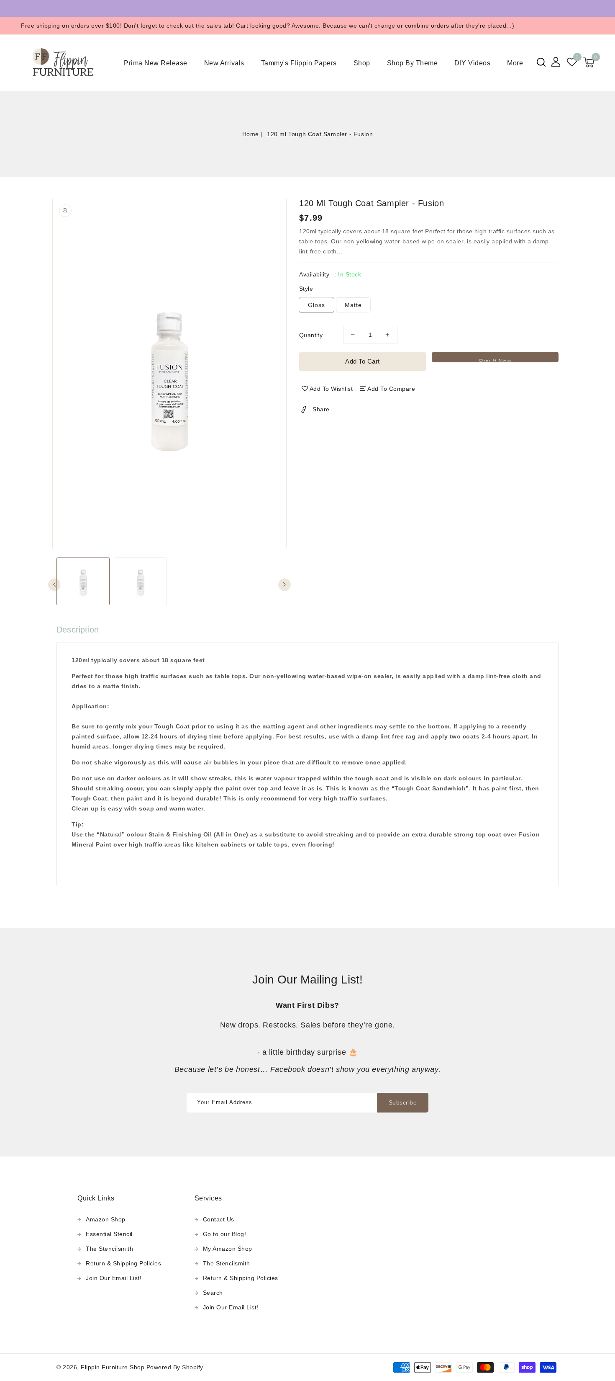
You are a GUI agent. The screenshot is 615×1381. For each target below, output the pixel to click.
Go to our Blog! (224, 1234)
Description (77, 629)
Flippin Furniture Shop (112, 1367)
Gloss (316, 305)
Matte (353, 305)
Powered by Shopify (174, 1367)
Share (321, 409)
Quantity (311, 335)
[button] (541, 62)
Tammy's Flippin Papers (299, 63)
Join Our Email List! (113, 1278)
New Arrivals (224, 63)
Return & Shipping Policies (123, 1263)
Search (213, 1292)
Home (250, 134)
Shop (362, 63)
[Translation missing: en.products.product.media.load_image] (83, 581)
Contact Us (218, 1219)
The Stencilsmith (109, 1248)
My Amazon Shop (227, 1248)
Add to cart (362, 361)
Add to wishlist (331, 388)
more (515, 63)
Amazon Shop (106, 1219)
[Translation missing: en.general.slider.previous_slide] (54, 584)
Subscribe (403, 1102)
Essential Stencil (109, 1234)
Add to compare (391, 388)
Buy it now (495, 360)
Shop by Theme (412, 63)
